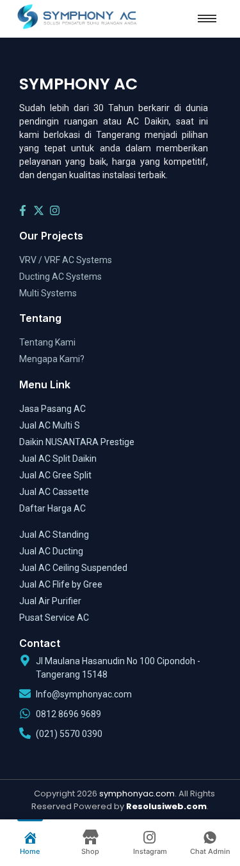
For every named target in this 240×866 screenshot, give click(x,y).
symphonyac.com (137, 793)
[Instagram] (55, 210)
